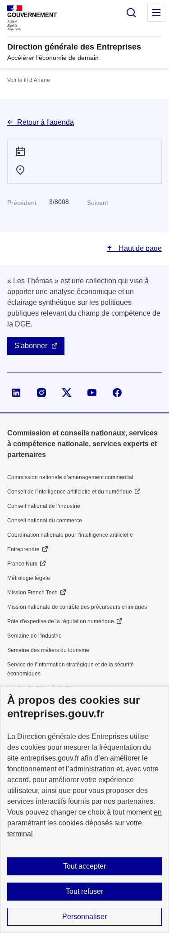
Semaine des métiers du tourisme (48, 650)
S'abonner (30, 345)
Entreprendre (23, 549)
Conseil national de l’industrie (43, 506)
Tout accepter (84, 866)
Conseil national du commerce (44, 520)
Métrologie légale (28, 578)
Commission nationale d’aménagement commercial (70, 477)
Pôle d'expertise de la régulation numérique (60, 621)
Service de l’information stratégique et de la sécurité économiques (70, 669)
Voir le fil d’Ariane (28, 80)
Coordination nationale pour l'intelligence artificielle (70, 535)
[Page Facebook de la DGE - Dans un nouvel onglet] (117, 393)
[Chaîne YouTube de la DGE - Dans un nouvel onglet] (92, 393)
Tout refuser (84, 891)
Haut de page (139, 248)
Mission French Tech (32, 592)
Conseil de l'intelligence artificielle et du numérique (69, 492)
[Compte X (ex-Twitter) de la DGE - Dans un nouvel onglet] (67, 393)
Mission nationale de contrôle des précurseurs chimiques (77, 607)
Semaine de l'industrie (34, 636)
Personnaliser (84, 916)
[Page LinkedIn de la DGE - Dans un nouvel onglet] (16, 393)
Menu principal (156, 13)
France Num (22, 564)
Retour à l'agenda (45, 122)
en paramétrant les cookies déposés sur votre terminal (84, 823)
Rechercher (131, 13)
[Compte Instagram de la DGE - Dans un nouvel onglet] (41, 393)
